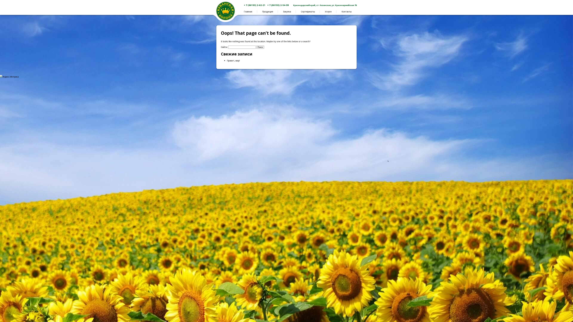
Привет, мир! (233, 60)
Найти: (224, 47)
